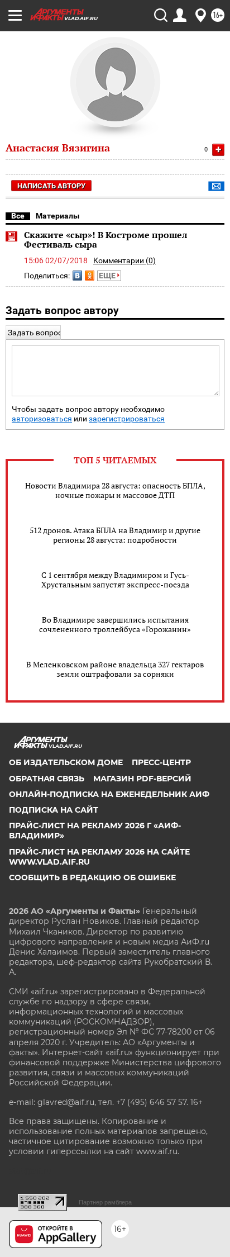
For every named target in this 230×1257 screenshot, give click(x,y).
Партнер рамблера (105, 1202)
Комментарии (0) (124, 260)
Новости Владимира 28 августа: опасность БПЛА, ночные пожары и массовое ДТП (115, 490)
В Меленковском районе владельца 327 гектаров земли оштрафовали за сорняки (115, 669)
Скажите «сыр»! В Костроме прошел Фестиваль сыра (105, 240)
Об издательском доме (66, 762)
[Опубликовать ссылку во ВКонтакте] (77, 276)
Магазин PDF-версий (142, 779)
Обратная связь (46, 779)
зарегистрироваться (127, 419)
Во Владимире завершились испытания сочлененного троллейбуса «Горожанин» (115, 624)
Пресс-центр (161, 762)
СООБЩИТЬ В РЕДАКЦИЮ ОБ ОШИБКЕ (92, 877)
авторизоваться (42, 419)
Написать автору (51, 186)
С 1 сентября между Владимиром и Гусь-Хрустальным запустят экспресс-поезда (115, 579)
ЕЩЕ (108, 275)
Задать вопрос (35, 332)
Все (18, 215)
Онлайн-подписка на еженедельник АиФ (109, 794)
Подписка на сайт (53, 810)
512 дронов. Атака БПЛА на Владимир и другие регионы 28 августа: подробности (115, 534)
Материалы (58, 215)
